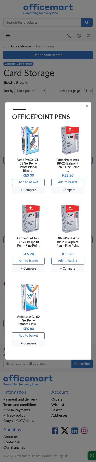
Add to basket (28, 182)
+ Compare (28, 190)
